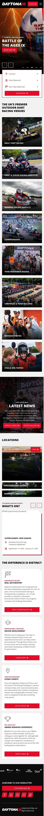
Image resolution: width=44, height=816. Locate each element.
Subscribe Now (20, 788)
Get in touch (20, 706)
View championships (20, 610)
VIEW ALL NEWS (11, 425)
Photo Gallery (30, 425)
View (34, 449)
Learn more (21, 658)
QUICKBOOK (20, 93)
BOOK (31, 4)
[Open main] (40, 4)
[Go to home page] (14, 4)
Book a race (21, 754)
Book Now (8, 50)
